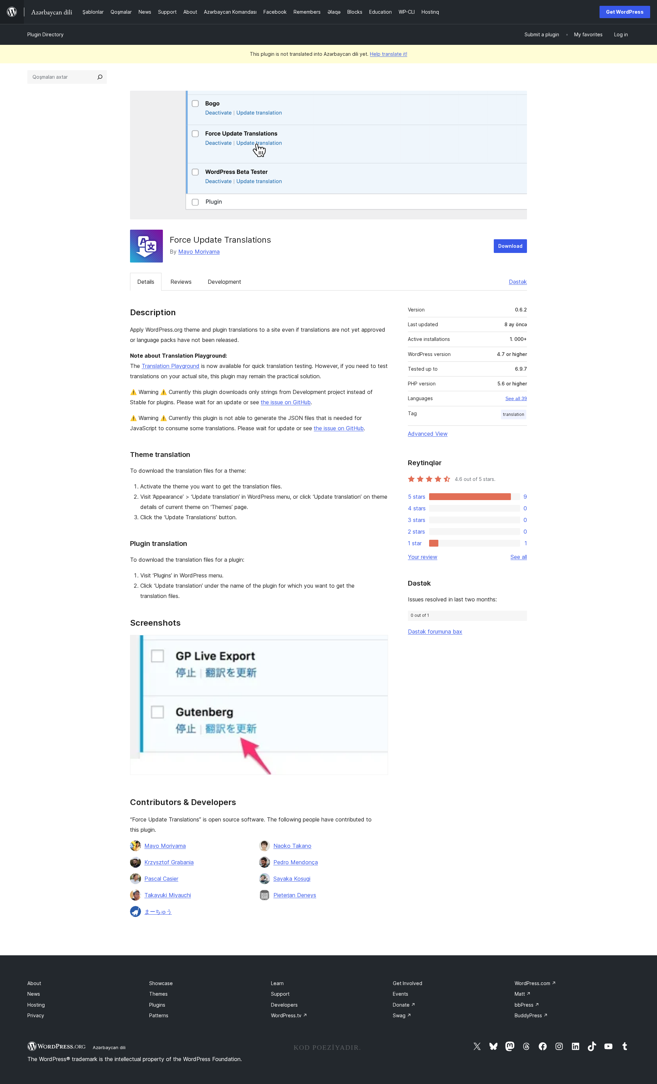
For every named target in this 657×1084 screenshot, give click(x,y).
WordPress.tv (289, 1015)
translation (513, 414)
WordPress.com (535, 983)
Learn (277, 983)
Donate (404, 1005)
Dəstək (518, 281)
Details (145, 281)
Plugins (157, 1005)
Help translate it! (388, 54)
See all (519, 556)
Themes (158, 994)
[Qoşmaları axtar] (100, 77)
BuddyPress (531, 1015)
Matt (523, 994)
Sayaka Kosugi (291, 878)
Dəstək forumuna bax (435, 631)
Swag (402, 1015)
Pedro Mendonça (295, 862)
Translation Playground (170, 365)
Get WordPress (625, 12)
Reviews (181, 281)
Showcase (161, 983)
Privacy (35, 1015)
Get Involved (407, 983)
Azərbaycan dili (109, 1047)
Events (400, 994)
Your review (422, 556)
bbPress (527, 1005)
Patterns (158, 1015)
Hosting (36, 1005)
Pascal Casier (161, 878)
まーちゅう (158, 911)
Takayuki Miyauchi (167, 895)
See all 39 (516, 398)
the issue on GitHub (286, 402)
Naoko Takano (292, 845)
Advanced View (428, 433)
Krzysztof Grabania (169, 862)
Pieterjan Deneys (294, 895)
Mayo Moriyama (199, 251)
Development (224, 281)
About (34, 983)
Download (510, 246)
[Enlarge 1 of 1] (378, 644)
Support (280, 994)
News (33, 994)
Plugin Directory (45, 34)
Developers (284, 1005)
